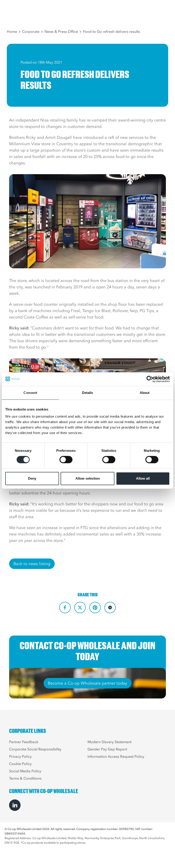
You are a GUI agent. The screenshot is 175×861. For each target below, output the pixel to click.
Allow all (143, 478)
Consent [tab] (30, 393)
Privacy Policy (20, 756)
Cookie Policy (20, 763)
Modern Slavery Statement (109, 741)
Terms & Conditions (25, 778)
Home (12, 31)
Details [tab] (87, 393)
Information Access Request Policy (116, 756)
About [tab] (145, 393)
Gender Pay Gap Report (107, 749)
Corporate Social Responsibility (35, 749)
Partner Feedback (23, 741)
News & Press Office (61, 31)
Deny (32, 478)
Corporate (30, 31)
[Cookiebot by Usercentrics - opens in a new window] (150, 379)
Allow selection (87, 478)
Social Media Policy (25, 771)
